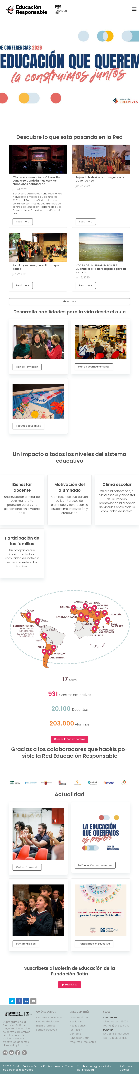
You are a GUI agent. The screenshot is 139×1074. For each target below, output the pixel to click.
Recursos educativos (28, 426)
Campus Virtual (79, 1017)
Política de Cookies (126, 1068)
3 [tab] (62, 104)
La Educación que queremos (95, 865)
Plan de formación (27, 367)
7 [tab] (82, 104)
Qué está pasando (27, 867)
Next (130, 66)
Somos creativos (46, 1029)
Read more (22, 221)
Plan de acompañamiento (94, 366)
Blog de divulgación (48, 1021)
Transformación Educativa (94, 943)
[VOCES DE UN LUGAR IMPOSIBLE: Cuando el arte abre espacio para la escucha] (101, 247)
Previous (8, 66)
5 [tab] (72, 104)
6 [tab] (77, 104)
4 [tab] (67, 104)
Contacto (75, 1033)
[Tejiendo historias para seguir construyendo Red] (101, 159)
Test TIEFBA (76, 1029)
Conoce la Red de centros (69, 739)
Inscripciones (78, 1025)
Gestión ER (76, 1021)
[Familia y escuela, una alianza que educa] (38, 247)
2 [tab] (56, 104)
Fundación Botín (80, 1038)
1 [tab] (51, 104)
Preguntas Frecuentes (83, 1042)
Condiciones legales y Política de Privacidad (95, 1068)
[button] (12, 1001)
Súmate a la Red (26, 943)
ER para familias (45, 1025)
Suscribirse (71, 984)
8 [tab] (87, 104)
